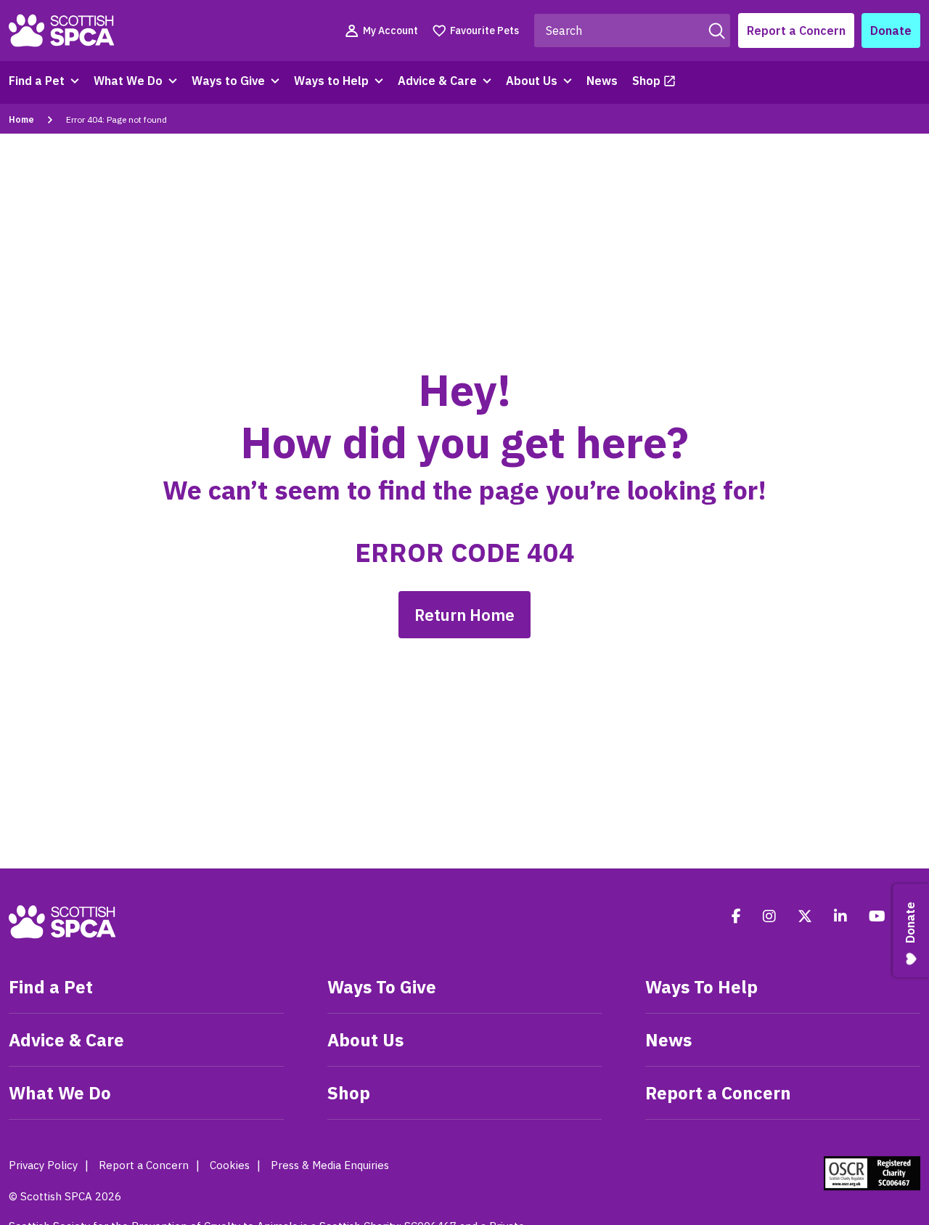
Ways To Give (381, 986)
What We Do (128, 80)
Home (21, 119)
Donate (891, 30)
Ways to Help (331, 80)
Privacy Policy (43, 1165)
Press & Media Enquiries (330, 1165)
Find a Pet (37, 80)
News (602, 80)
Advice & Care (437, 80)
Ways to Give (228, 80)
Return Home (464, 614)
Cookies (230, 1165)
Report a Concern (796, 30)
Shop (646, 80)
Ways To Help (701, 986)
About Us (531, 80)
